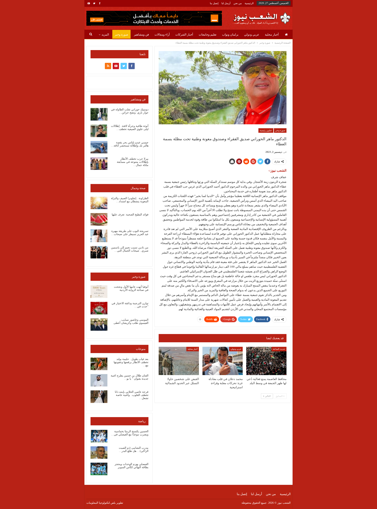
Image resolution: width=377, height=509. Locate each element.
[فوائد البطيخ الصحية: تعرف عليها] (99, 219)
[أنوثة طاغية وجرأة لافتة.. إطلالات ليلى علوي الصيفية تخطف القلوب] (99, 131)
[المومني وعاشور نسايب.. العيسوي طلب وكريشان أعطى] (99, 324)
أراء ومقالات (162, 34)
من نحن (237, 3)
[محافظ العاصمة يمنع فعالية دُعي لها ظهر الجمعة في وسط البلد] (266, 361)
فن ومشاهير (141, 34)
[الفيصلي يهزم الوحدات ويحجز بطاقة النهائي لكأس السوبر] (99, 469)
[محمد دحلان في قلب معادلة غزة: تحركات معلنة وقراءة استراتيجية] (222, 361)
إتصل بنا (214, 3)
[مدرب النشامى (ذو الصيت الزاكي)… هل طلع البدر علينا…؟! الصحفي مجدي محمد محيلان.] (99, 452)
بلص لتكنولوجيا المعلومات (101, 502)
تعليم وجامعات (207, 34)
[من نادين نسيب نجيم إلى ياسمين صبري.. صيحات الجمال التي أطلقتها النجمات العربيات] (99, 252)
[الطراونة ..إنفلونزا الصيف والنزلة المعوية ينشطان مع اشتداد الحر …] (99, 203)
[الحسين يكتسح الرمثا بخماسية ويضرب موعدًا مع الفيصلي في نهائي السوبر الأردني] (99, 436)
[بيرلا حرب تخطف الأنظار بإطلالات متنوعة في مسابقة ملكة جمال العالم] (99, 163)
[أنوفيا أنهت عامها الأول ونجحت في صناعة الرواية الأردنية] (99, 291)
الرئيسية (249, 3)
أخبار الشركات (184, 34)
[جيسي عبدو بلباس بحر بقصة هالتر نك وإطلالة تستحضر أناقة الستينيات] (99, 147)
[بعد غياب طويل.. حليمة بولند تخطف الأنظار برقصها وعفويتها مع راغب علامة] (99, 364)
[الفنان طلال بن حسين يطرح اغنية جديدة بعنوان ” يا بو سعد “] (99, 380)
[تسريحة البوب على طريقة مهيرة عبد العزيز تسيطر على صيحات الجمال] (99, 236)
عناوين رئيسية (266, 130)
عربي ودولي (251, 34)
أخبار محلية (272, 34)
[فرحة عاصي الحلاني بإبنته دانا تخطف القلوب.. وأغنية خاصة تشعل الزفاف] (99, 396)
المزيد (105, 34)
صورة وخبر (121, 34)
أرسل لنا (226, 3)
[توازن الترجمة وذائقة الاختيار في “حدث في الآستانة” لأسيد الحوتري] (99, 308)
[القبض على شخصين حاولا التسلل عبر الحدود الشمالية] (179, 361)
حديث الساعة (279, 349)
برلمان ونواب (230, 34)
